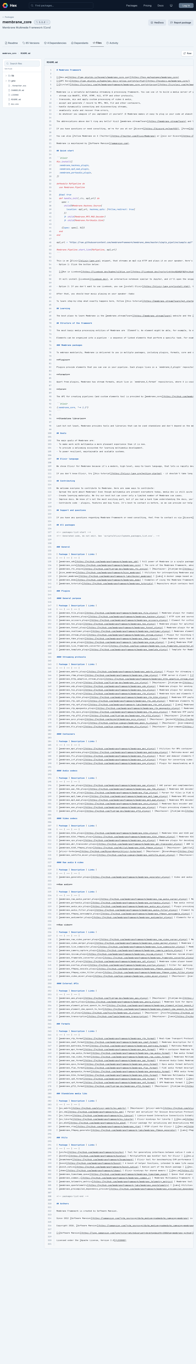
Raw (189, 53)
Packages (131, 5)
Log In (186, 5)
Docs (161, 5)
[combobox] (61, 5)
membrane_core (17, 22)
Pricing (147, 5)
